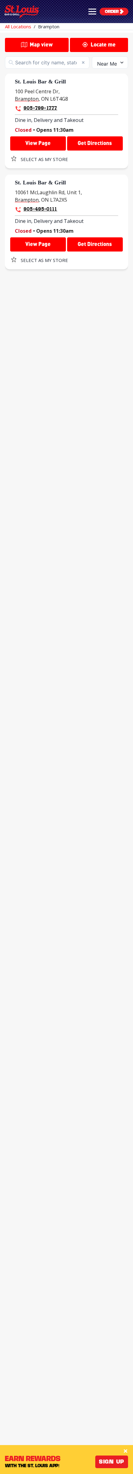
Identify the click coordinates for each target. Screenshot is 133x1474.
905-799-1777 (40, 108)
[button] (92, 11)
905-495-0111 (40, 208)
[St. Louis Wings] (22, 11)
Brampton (48, 26)
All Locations (18, 26)
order (112, 12)
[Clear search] (83, 62)
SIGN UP (111, 1462)
